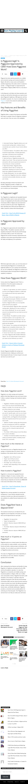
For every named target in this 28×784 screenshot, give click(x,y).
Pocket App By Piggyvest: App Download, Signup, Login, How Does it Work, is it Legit (21, 629)
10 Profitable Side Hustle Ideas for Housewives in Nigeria (22, 660)
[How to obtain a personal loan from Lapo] (5, 653)
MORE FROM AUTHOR (19, 637)
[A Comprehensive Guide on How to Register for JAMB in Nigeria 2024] (14, 642)
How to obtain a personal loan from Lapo (5, 657)
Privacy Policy (10, 781)
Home (2, 55)
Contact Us (22, 781)
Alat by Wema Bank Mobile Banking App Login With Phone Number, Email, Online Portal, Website (17, 756)
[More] (22, 74)
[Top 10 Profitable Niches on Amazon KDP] (14, 654)
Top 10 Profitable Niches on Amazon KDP (14, 658)
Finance (5, 55)
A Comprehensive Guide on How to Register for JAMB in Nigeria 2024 (14, 648)
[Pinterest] (18, 74)
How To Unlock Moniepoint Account (15, 381)
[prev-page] (13, 664)
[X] (15, 74)
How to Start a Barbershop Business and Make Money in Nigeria (23, 648)
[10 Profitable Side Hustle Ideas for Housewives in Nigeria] (23, 654)
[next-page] (15, 664)
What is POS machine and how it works (17, 737)
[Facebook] (11, 74)
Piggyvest (3, 100)
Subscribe (5, 776)
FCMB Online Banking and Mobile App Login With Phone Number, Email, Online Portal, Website (17, 748)
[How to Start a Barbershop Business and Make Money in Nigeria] (23, 643)
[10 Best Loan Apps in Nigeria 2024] (5, 643)
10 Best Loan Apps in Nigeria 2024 (4, 647)
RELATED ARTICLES (8, 637)
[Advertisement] (14, 14)
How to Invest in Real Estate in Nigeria (16, 741)
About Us (17, 781)
